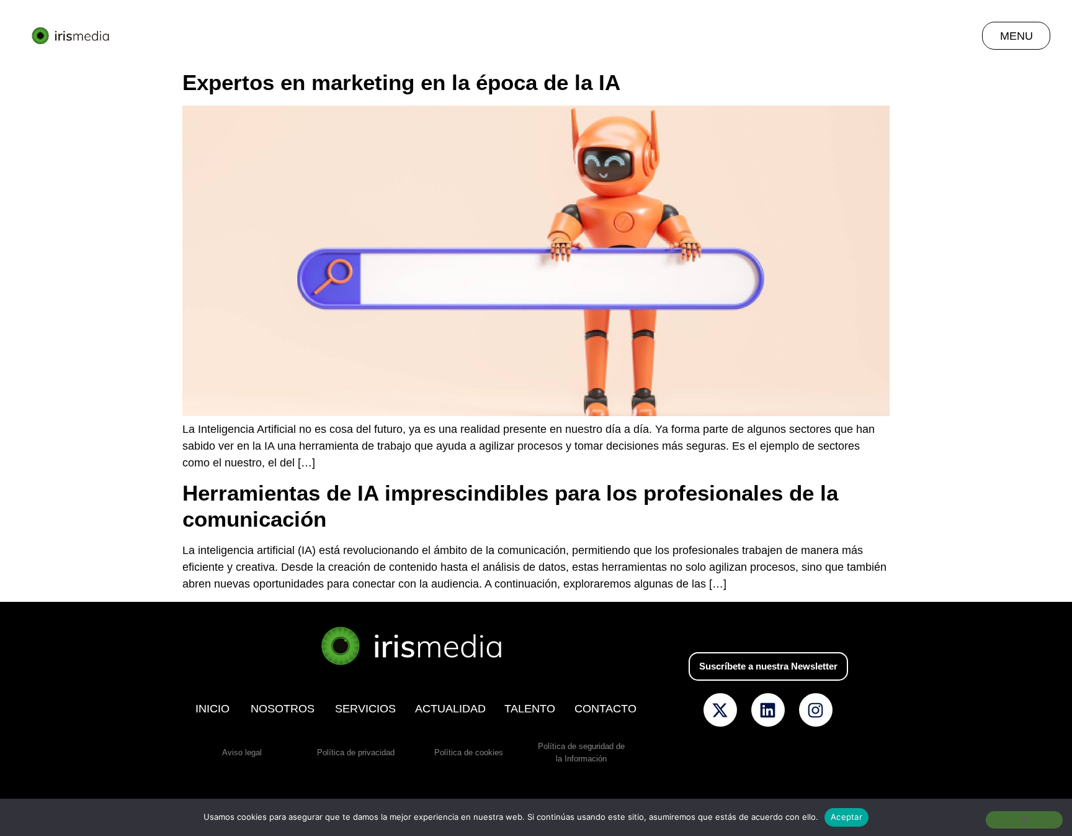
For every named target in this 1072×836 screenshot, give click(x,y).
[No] (1024, 820)
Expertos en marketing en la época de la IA (401, 82)
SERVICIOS (365, 708)
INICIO (212, 708)
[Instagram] (816, 710)
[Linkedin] (768, 710)
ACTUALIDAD (450, 708)
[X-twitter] (720, 710)
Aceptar (846, 817)
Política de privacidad (356, 752)
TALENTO (529, 708)
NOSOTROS (283, 708)
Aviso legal (242, 752)
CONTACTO (605, 708)
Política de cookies (468, 752)
